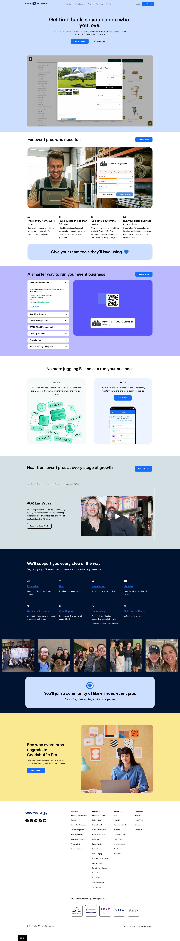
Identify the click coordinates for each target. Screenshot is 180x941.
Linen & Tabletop (98, 863)
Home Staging (97, 854)
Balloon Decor (97, 820)
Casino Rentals (97, 825)
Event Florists (96, 839)
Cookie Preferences (144, 926)
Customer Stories (119, 834)
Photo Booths (97, 873)
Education (117, 820)
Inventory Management (79, 815)
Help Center (118, 849)
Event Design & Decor (99, 834)
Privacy (132, 926)
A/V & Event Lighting (99, 815)
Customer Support (77, 849)
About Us (138, 815)
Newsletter (117, 854)
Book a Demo (144, 139)
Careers (137, 825)
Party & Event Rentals (99, 868)
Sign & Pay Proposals (78, 825)
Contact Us (138, 830)
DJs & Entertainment (99, 830)
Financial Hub (75, 844)
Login (138, 4)
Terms (125, 926)
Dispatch (74, 820)
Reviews (99, 4)
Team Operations (77, 834)
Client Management (77, 830)
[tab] (34, 484)
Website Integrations (78, 839)
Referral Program (119, 844)
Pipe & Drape (96, 878)
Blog (115, 815)
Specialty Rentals (98, 882)
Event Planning (97, 844)
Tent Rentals (96, 887)
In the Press (139, 820)
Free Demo (148, 4)
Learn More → (35, 306)
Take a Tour (118, 839)
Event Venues (97, 849)
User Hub (117, 830)
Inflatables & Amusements (101, 858)
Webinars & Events (120, 825)
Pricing (91, 4)
